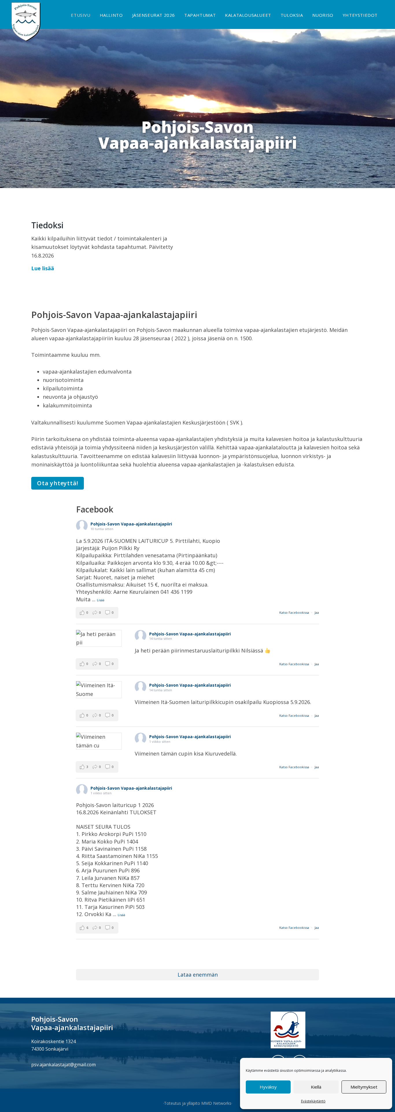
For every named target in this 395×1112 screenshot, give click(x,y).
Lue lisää (42, 268)
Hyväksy (268, 1087)
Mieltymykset (363, 1087)
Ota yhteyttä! (57, 483)
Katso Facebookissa (294, 612)
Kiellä (316, 1087)
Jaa (317, 612)
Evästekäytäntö (313, 1101)
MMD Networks (216, 1103)
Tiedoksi (47, 225)
